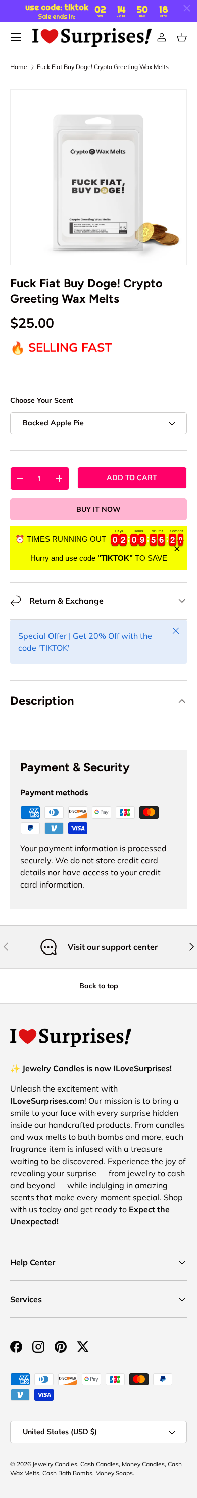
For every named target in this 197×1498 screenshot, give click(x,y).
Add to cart (132, 477)
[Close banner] (177, 548)
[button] (182, 37)
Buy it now (98, 509)
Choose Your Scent (41, 400)
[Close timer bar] (187, 8)
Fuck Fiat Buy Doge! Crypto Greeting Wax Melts (103, 67)
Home (18, 67)
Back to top (98, 985)
